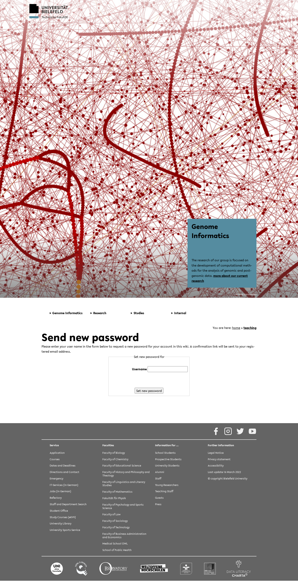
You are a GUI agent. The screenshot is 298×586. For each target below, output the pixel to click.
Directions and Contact (64, 472)
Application (57, 453)
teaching (249, 328)
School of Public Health (117, 550)
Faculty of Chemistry (115, 459)
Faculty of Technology (116, 527)
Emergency (56, 478)
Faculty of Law (111, 514)
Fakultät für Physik (114, 498)
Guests (159, 498)
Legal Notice (216, 453)
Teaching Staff (164, 491)
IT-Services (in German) (64, 485)
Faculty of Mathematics (117, 492)
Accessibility (216, 466)
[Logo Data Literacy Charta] (239, 568)
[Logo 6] (210, 568)
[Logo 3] (113, 568)
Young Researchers (166, 485)
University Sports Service (65, 530)
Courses (55, 459)
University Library (60, 523)
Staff (158, 478)
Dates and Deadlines (62, 466)
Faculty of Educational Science (121, 466)
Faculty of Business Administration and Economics (124, 535)
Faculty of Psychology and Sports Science (123, 506)
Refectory (56, 498)
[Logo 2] (81, 568)
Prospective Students (168, 459)
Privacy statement (219, 459)
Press (158, 504)
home (236, 328)
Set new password (149, 391)
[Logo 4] (154, 568)
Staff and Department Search (68, 504)
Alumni (159, 472)
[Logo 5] (186, 568)
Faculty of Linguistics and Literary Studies (123, 483)
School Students (165, 453)
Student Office (59, 511)
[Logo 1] (57, 568)
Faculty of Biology (113, 453)
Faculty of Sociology (115, 521)
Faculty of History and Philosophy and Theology (126, 474)
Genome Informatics (210, 231)
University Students (167, 466)
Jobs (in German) (60, 491)
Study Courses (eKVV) (63, 517)
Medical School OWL (115, 543)
